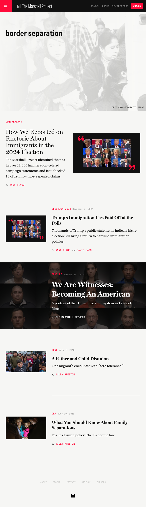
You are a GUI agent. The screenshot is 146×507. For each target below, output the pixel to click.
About (105, 6)
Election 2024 (61, 208)
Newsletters (120, 6)
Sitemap (86, 481)
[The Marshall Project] (33, 6)
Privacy (71, 481)
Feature (57, 274)
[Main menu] (6, 6)
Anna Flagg (17, 184)
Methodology (14, 122)
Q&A (54, 413)
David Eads (84, 249)
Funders (101, 481)
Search (94, 6)
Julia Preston (65, 374)
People (56, 481)
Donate (137, 6)
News (55, 349)
